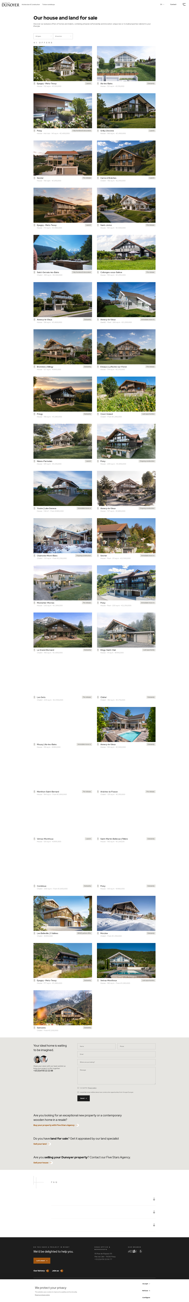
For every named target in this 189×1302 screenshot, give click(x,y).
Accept (145, 1284)
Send (82, 1098)
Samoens (41, 1027)
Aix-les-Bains (106, 83)
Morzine (104, 933)
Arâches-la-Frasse (109, 791)
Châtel (103, 697)
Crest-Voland (106, 414)
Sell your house (40, 1162)
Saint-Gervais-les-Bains (48, 272)
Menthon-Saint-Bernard (48, 791)
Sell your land (40, 1144)
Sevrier (40, 178)
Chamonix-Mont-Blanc (47, 555)
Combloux (41, 886)
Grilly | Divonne (107, 130)
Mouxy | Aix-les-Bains (47, 744)
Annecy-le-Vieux (44, 319)
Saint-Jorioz (106, 225)
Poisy (39, 130)
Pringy (40, 414)
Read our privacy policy (42, 1295)
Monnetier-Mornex (45, 603)
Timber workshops (48, 5)
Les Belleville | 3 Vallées (47, 933)
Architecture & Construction (31, 5)
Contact (173, 4)
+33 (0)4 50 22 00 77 (103, 1259)
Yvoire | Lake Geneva (46, 508)
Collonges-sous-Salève (111, 272)
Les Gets (41, 697)
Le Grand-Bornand (45, 650)
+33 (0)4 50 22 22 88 (43, 1070)
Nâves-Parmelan (44, 461)
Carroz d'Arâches (108, 178)
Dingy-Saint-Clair (108, 650)
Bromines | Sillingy (45, 367)
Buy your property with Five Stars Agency (54, 1125)
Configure (146, 1298)
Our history (39, 1271)
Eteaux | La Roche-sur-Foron (113, 367)
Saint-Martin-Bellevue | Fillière (114, 839)
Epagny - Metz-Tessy (47, 83)
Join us (55, 1271)
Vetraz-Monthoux (45, 839)
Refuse (145, 1291)
